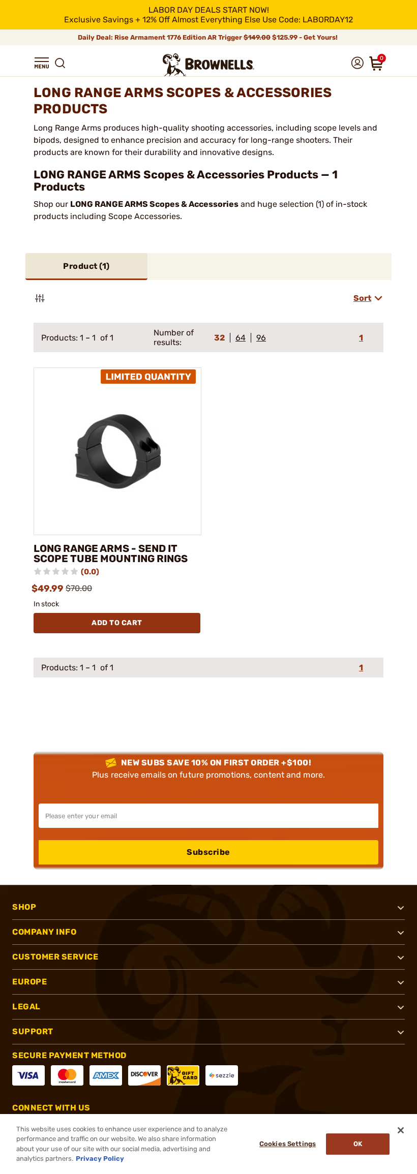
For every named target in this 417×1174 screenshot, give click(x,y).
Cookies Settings (287, 1144)
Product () (86, 266)
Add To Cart (117, 623)
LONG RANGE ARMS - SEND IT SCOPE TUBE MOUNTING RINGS (111, 553)
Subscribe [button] (208, 852)
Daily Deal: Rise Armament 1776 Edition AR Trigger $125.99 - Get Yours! (208, 37)
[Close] (401, 1130)
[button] (42, 63)
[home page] (208, 64)
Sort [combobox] (362, 298)
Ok (357, 1144)
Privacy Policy (100, 1158)
